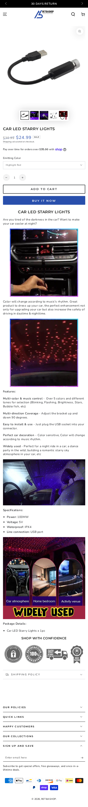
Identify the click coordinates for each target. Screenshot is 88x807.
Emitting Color (12, 158)
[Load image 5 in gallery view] (63, 115)
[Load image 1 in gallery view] (25, 115)
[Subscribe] (83, 758)
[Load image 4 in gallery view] (53, 115)
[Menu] (5, 14)
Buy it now (44, 200)
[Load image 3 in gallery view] (44, 115)
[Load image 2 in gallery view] (34, 115)
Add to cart (44, 189)
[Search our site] (73, 14)
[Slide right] (82, 4)
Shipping (7, 141)
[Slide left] (6, 4)
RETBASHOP (48, 799)
